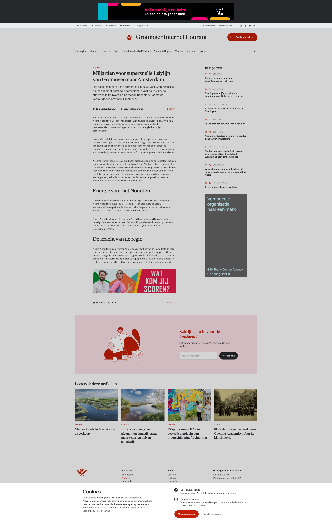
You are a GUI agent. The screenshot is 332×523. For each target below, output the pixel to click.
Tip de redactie (209, 25)
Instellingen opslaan (212, 514)
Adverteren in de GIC (227, 25)
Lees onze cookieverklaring (96, 510)
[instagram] (241, 25)
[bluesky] (250, 25)
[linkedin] (254, 25)
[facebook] (245, 25)
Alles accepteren (187, 513)
